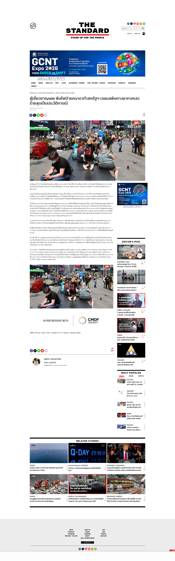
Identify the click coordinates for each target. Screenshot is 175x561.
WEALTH (49, 83)
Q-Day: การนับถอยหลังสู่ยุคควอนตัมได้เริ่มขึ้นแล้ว (84, 469)
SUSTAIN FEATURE (65, 92)
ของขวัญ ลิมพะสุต (74, 465)
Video (87, 531)
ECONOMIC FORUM (76, 83)
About (87, 535)
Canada (37, 333)
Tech (127, 261)
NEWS (40, 83)
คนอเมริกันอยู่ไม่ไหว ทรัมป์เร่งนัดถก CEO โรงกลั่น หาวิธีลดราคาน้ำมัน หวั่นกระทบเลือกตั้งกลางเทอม (124, 469)
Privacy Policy (71, 535)
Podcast (71, 531)
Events (103, 533)
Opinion (85, 465)
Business (120, 465)
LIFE (63, 83)
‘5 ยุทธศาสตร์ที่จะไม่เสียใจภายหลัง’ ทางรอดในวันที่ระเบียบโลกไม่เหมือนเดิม (126, 313)
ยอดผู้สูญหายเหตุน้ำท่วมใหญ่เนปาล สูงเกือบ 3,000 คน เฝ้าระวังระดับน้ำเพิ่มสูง (45, 500)
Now (103, 531)
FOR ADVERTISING (87, 538)
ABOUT (34, 86)
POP (57, 83)
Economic (120, 261)
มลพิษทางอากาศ (57, 333)
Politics (130, 379)
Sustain (66, 333)
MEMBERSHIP (87, 542)
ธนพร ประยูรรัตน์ (37, 108)
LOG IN (129, 33)
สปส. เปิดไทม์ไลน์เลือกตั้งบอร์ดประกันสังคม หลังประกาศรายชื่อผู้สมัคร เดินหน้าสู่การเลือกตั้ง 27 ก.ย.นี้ (126, 363)
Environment (46, 92)
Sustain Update (76, 333)
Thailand (126, 310)
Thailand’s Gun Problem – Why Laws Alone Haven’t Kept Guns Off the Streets (127, 288)
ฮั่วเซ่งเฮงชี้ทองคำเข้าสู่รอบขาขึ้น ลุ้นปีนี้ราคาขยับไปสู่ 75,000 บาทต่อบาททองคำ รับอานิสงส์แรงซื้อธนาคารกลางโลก (124, 500)
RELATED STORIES (87, 441)
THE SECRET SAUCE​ (96, 83)
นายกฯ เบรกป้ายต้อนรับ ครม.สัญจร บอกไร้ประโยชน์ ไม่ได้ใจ (133, 428)
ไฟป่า (48, 333)
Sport (129, 413)
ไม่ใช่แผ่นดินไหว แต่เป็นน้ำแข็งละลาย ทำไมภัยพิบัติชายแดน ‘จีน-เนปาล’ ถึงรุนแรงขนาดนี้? (85, 500)
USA (43, 333)
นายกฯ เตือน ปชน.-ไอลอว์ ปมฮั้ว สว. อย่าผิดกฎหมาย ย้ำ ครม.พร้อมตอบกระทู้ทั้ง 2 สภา (135, 383)
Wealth (87, 529)
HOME (33, 83)
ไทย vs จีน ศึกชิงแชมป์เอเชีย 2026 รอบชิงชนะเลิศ (135, 417)
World (33, 92)
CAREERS (132, 83)
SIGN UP (137, 33)
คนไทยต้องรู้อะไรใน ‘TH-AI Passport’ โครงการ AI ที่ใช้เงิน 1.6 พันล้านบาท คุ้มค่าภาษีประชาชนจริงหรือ (127, 265)
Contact (103, 535)
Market (119, 496)
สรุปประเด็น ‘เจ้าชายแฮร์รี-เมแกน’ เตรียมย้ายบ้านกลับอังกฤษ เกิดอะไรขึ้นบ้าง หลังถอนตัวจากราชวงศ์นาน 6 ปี (127, 338)
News (71, 529)
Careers (87, 533)
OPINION (112, 83)
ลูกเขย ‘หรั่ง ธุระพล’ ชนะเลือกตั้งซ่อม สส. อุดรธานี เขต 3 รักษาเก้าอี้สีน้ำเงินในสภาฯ (134, 405)
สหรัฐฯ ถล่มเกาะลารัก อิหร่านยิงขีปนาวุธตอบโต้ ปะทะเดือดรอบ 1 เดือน (46, 469)
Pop (103, 529)
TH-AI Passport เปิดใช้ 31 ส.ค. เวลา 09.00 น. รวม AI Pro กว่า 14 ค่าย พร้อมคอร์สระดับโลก (134, 394)
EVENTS (121, 83)
